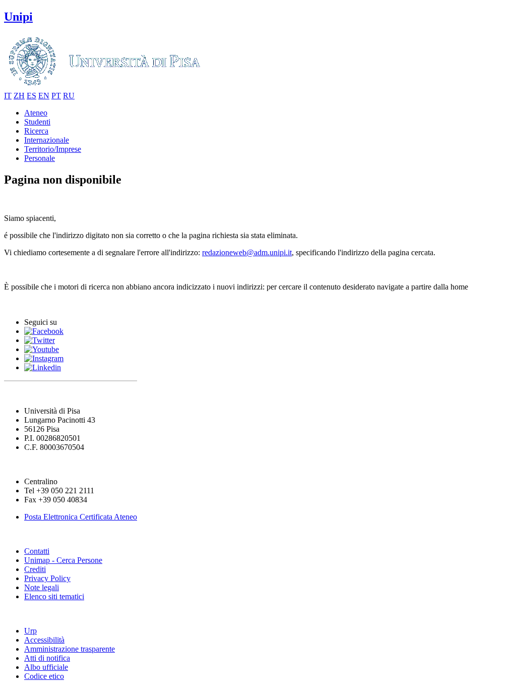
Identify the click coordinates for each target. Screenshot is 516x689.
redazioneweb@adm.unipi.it (247, 252)
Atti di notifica (47, 658)
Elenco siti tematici (54, 596)
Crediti (35, 569)
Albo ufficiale (46, 667)
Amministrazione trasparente (69, 649)
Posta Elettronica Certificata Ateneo (80, 516)
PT (56, 95)
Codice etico (44, 676)
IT (8, 95)
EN (43, 95)
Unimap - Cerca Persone (63, 560)
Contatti (36, 551)
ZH (19, 95)
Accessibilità (44, 640)
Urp (30, 630)
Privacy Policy (47, 578)
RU (69, 95)
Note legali (41, 587)
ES (31, 95)
